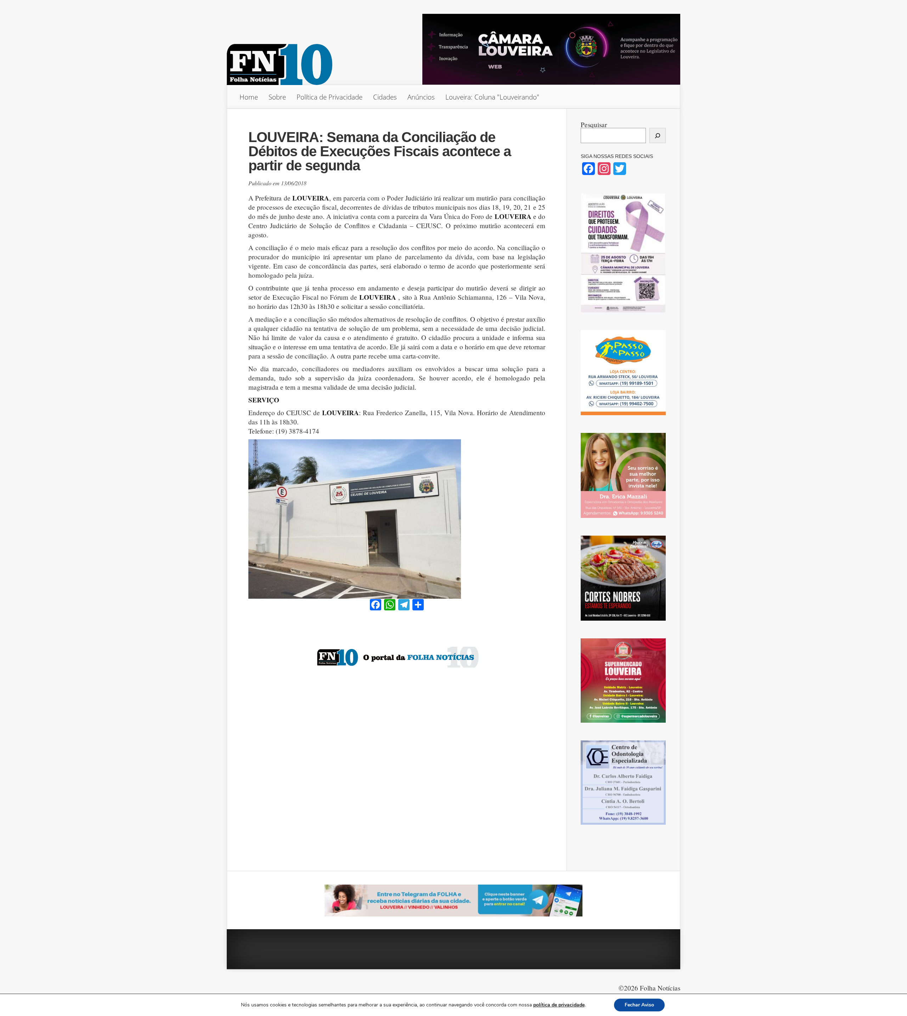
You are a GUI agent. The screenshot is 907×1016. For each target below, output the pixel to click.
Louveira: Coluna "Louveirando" (492, 97)
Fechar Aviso (639, 1004)
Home (249, 97)
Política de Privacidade (329, 97)
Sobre (277, 97)
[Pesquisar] (657, 135)
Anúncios (421, 97)
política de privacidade (559, 1004)
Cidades (385, 97)
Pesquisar (594, 124)
